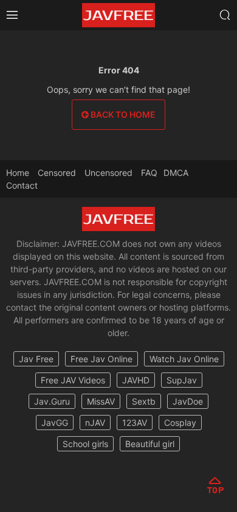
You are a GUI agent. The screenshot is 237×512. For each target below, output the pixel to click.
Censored (57, 172)
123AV (134, 422)
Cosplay (180, 422)
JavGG (54, 422)
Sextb (144, 401)
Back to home (122, 114)
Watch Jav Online (184, 359)
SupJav (182, 380)
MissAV (101, 401)
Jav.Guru (52, 401)
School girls (85, 444)
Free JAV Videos (73, 380)
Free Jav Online (101, 359)
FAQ (149, 172)
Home (17, 172)
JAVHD (135, 380)
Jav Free (36, 359)
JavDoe (188, 401)
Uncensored (108, 172)
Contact (22, 185)
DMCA (175, 172)
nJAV (95, 422)
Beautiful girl (149, 444)
